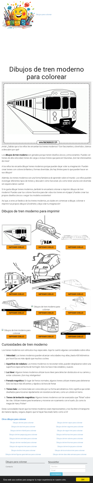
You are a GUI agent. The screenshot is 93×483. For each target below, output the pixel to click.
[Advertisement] (47, 46)
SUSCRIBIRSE (56, 474)
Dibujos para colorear (44, 14)
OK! (82, 479)
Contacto (9, 467)
